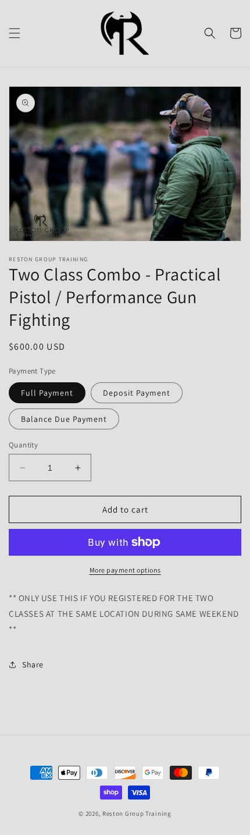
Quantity (23, 445)
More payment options (125, 570)
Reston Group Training (137, 813)
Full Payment (47, 393)
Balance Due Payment (64, 419)
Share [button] (33, 664)
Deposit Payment (136, 393)
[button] (14, 33)
